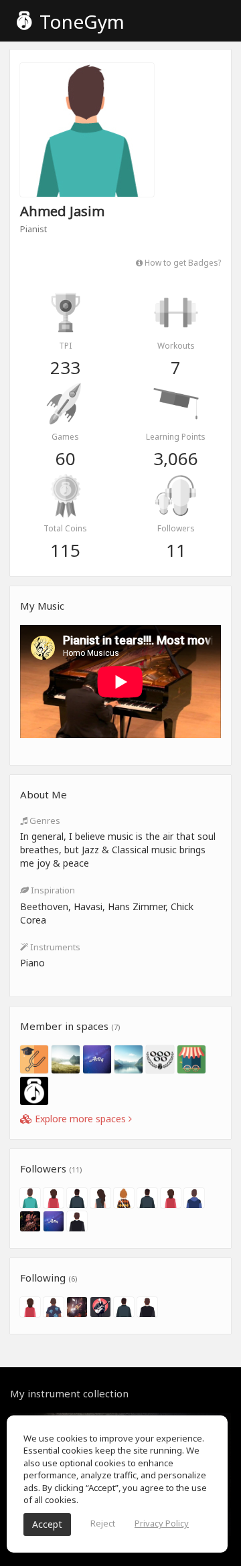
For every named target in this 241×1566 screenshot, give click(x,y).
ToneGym (80, 21)
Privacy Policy (162, 1523)
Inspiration (52, 890)
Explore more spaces (80, 1118)
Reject (102, 1523)
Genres (43, 820)
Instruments (54, 947)
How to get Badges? (182, 262)
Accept (47, 1524)
